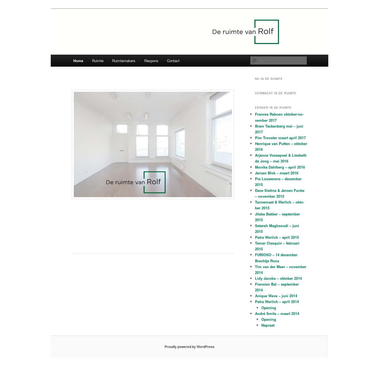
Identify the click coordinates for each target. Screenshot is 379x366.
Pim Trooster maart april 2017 (280, 137)
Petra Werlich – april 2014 (277, 301)
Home (78, 60)
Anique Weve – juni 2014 (276, 295)
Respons (151, 60)
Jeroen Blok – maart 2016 (276, 173)
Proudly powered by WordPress (189, 346)
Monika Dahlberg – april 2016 (280, 167)
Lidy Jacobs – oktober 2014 (278, 278)
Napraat (267, 325)
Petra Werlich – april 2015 (277, 237)
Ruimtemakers (123, 60)
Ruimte (97, 60)
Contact (173, 60)
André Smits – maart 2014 (277, 313)
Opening (268, 307)
